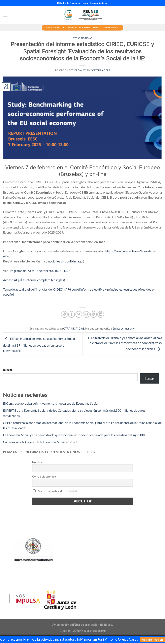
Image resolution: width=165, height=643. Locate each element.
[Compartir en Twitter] (78, 314)
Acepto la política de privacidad (57, 491)
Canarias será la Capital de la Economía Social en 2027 (40, 442)
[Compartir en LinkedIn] (100, 314)
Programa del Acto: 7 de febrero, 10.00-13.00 (39, 271)
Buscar (7, 370)
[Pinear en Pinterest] (93, 314)
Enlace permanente (124, 328)
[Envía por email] (86, 314)
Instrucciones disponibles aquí (62, 261)
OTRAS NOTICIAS (82, 38)
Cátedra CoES (101, 70)
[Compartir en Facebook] (71, 314)
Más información (152, 639)
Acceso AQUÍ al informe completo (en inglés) (34, 280)
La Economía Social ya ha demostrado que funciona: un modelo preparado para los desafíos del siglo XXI (74, 435)
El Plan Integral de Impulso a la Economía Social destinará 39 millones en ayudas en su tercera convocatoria (39, 344)
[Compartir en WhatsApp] (64, 314)
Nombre (37, 462)
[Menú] (5, 15)
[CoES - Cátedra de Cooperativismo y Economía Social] (82, 15)
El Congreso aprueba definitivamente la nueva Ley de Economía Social (50, 403)
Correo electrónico (44, 476)
